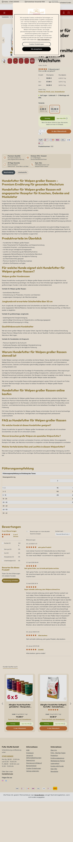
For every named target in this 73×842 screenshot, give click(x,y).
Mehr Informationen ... (43, 39)
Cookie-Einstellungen (36, 44)
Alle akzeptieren (36, 49)
